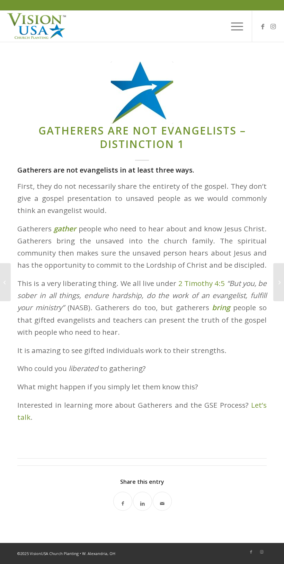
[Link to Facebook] (263, 26)
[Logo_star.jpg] (142, 93)
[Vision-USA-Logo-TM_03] (37, 26)
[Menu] (233, 26)
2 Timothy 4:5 (201, 283)
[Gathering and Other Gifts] (5, 282)
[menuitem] (233, 26)
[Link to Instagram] (273, 26)
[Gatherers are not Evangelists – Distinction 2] (278, 282)
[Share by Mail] (162, 501)
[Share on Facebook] (122, 501)
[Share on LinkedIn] (142, 501)
